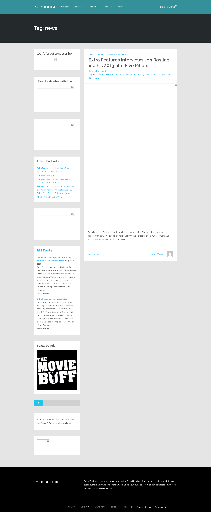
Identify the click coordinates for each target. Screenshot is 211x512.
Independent (111, 54)
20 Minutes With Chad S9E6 (49, 197)
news (147, 74)
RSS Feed (43, 250)
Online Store (94, 7)
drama (102, 74)
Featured (122, 54)
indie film (120, 74)
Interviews (64, 7)
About (120, 7)
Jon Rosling (139, 74)
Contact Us (79, 7)
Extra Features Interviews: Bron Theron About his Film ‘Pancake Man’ (54, 170)
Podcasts (109, 7)
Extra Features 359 (45, 175)
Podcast (91, 54)
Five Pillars (111, 74)
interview (129, 74)
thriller (96, 78)
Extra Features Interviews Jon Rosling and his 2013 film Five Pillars (128, 62)
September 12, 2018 (97, 71)
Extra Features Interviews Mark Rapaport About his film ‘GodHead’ (55, 181)
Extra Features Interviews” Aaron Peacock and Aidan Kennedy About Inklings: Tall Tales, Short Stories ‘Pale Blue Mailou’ (55, 189)
